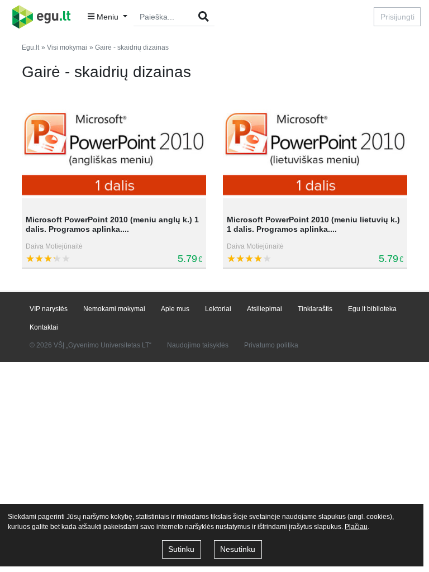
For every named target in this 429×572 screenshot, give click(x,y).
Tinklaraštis (315, 309)
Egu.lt (30, 47)
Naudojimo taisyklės (197, 345)
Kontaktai (44, 327)
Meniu (107, 16)
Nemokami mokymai (114, 309)
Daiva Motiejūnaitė (54, 246)
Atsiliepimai (264, 309)
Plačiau (356, 527)
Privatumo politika (271, 345)
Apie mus (175, 309)
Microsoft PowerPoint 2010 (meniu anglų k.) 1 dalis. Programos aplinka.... (112, 224)
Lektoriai (218, 309)
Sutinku (181, 549)
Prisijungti (397, 16)
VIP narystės (49, 309)
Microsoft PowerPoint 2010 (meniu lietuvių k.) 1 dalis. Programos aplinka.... (313, 224)
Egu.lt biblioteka (372, 309)
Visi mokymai (67, 47)
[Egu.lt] (45, 17)
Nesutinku (237, 549)
